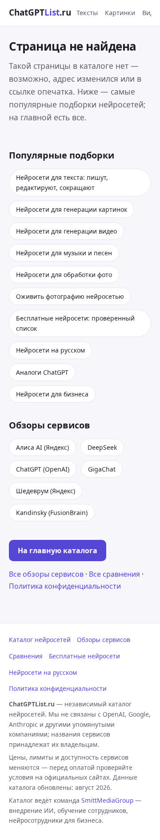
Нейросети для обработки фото (64, 274)
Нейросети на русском (50, 350)
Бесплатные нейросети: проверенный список (75, 323)
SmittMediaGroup (107, 800)
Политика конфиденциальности (65, 586)
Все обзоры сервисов (46, 574)
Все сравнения (114, 574)
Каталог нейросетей (40, 639)
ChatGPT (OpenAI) (42, 469)
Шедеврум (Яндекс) (45, 491)
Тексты (87, 12)
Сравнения (26, 656)
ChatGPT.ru (40, 12)
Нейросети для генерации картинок (71, 209)
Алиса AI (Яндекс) (42, 447)
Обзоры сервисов (103, 639)
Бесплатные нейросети (84, 656)
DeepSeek (102, 447)
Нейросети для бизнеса (52, 394)
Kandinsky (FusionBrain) (52, 512)
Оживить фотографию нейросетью (70, 296)
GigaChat (102, 469)
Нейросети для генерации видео (66, 231)
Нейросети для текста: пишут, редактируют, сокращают (62, 182)
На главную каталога (57, 550)
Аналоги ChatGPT (42, 372)
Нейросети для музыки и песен (64, 253)
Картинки (120, 12)
